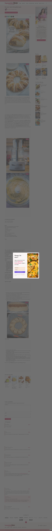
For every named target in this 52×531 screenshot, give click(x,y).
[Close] (38, 253)
